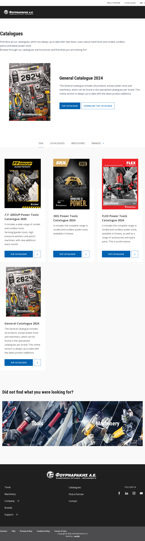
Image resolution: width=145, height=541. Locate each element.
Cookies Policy (43, 531)
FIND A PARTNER (113, 3)
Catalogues (57, 143)
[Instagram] (134, 493)
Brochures (78, 143)
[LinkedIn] (126, 493)
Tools (37, 423)
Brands (8, 507)
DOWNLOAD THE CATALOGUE (98, 105)
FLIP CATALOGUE (70, 105)
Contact (73, 501)
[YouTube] (141, 493)
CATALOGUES (130, 3)
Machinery (108, 423)
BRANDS (96, 143)
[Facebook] (119, 493)
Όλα (41, 143)
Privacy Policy (26, 531)
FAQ (13, 531)
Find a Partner (76, 494)
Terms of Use (60, 531)
